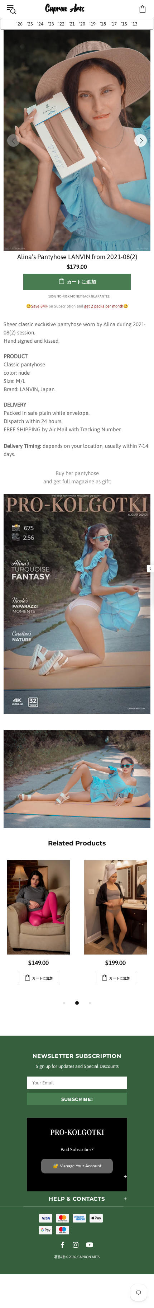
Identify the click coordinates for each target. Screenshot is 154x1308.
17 (114, 24)
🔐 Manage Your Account (77, 1166)
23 (51, 24)
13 (134, 24)
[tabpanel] (38, 929)
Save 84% (39, 306)
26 (19, 24)
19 (93, 24)
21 (72, 24)
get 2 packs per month (103, 306)
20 (82, 24)
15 (124, 24)
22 (61, 24)
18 (103, 24)
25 (30, 24)
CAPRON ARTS (65, 9)
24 (40, 24)
